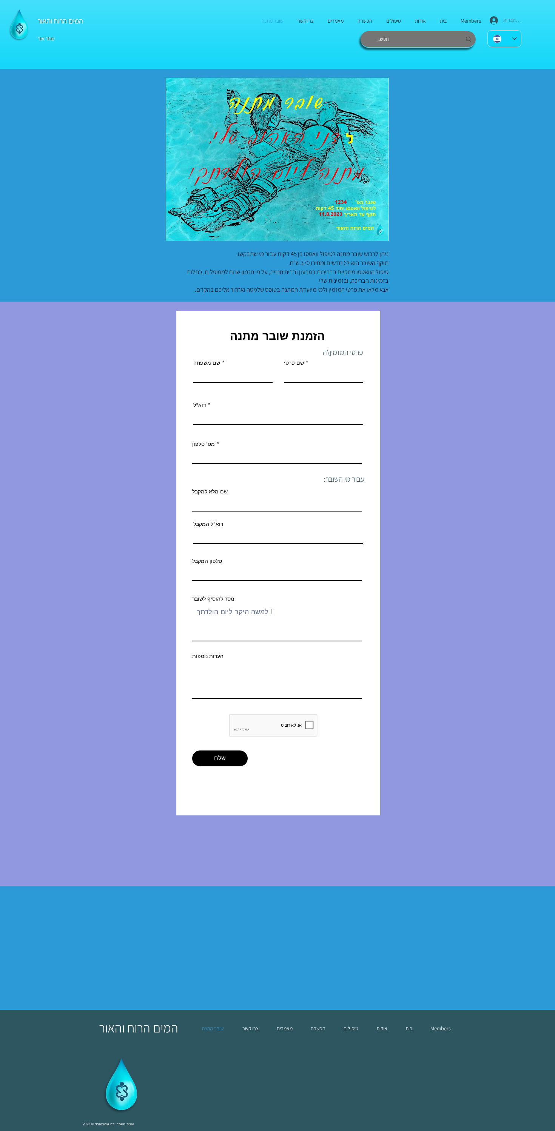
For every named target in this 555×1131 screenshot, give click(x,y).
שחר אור (46, 38)
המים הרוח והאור (60, 21)
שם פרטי (294, 362)
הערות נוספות (208, 656)
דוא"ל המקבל (208, 524)
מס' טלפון (203, 444)
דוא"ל (199, 405)
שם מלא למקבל (210, 491)
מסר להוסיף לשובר (213, 598)
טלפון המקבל (207, 561)
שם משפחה (206, 362)
